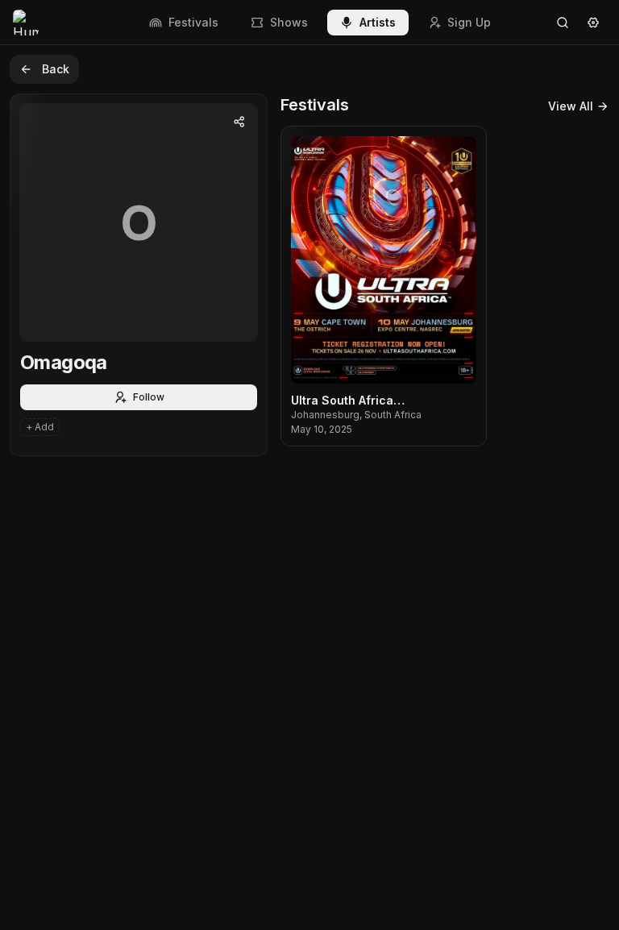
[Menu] (593, 22)
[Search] (562, 22)
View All (570, 106)
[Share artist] (239, 121)
